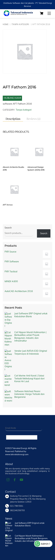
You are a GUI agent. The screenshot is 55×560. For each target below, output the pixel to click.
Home (5, 24)
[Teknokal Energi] (18, 15)
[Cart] (41, 13)
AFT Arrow (8, 205)
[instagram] (8, 479)
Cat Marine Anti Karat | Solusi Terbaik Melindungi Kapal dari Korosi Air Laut (29, 378)
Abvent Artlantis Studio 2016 (13, 168)
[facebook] (14, 479)
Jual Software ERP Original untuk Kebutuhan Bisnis (30, 315)
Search (8, 227)
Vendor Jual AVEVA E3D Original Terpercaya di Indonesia (30, 352)
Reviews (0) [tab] (33, 119)
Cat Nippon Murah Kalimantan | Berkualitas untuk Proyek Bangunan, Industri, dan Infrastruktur (30, 336)
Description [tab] (13, 119)
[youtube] (21, 479)
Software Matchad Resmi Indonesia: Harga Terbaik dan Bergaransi (29, 394)
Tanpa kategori (20, 24)
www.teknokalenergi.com (16, 454)
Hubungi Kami (12, 97)
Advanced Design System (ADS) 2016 (36, 168)
